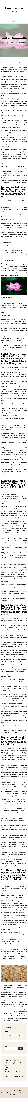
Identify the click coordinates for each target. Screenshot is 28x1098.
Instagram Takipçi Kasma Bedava (14, 1062)
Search (8, 1027)
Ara (6, 1046)
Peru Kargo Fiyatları (10, 1069)
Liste (6, 1065)
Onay (6, 1067)
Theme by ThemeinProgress (9, 1093)
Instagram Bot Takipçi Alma (12, 1060)
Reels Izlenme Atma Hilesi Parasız (14, 1071)
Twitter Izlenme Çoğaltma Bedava (14, 1076)
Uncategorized (22, 42)
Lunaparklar (14, 9)
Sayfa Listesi (8, 1074)
